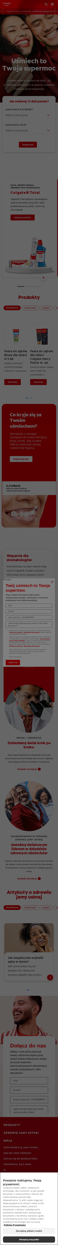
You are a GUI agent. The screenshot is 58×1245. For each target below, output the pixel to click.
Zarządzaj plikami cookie (29, 1231)
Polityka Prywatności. (15, 1225)
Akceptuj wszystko (29, 1239)
